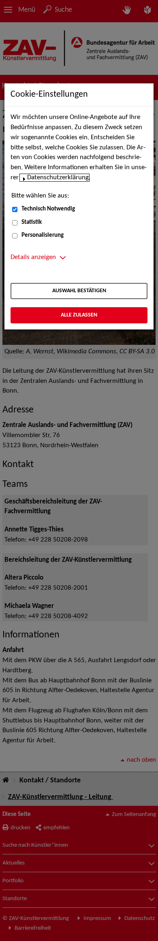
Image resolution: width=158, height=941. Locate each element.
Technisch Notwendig (48, 209)
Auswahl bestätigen (79, 291)
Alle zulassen (79, 315)
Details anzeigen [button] (33, 257)
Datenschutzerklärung (58, 177)
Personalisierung (42, 235)
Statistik (31, 222)
